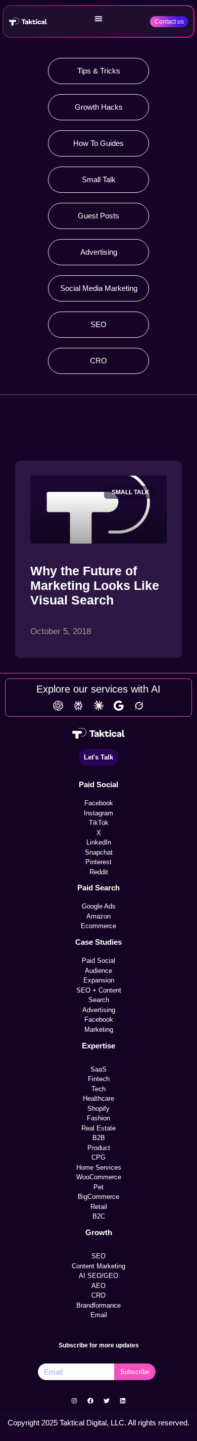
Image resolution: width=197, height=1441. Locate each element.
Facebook (98, 803)
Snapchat (99, 852)
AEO (98, 1286)
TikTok (99, 822)
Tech (98, 1089)
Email (98, 1315)
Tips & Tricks (98, 70)
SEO (98, 324)
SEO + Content (98, 990)
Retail (98, 1206)
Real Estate (98, 1128)
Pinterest (98, 862)
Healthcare (98, 1098)
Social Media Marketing (98, 288)
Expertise (98, 1045)
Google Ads (99, 906)
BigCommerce (98, 1196)
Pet (98, 1187)
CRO (98, 360)
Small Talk (99, 179)
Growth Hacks (99, 107)
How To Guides (98, 143)
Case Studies (98, 942)
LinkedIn (98, 842)
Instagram (98, 813)
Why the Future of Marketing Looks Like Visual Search (94, 585)
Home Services (98, 1167)
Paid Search (98, 887)
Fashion (98, 1118)
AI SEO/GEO (98, 1275)
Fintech (99, 1079)
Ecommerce (98, 926)
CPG (98, 1157)
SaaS (98, 1069)
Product (98, 1148)
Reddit (98, 872)
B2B (98, 1138)
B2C (98, 1216)
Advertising (98, 252)
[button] (98, 19)
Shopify (98, 1108)
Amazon (98, 916)
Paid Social (98, 784)
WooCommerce (98, 1177)
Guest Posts (98, 215)
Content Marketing (98, 1266)
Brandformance (98, 1305)
